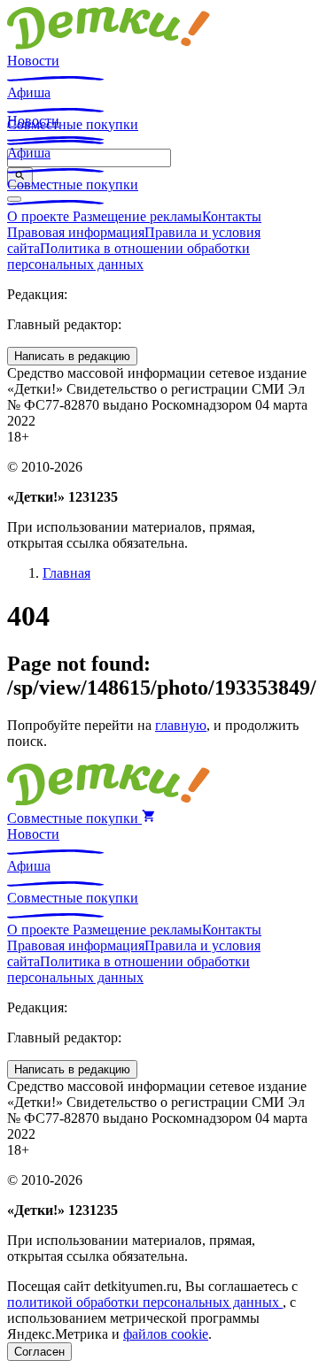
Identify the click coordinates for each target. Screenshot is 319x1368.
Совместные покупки (72, 184)
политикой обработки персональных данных (145, 1302)
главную (180, 725)
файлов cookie (165, 1333)
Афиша (29, 92)
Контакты (231, 216)
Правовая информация (75, 232)
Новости (33, 60)
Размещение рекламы (137, 216)
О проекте (40, 216)
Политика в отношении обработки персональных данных (128, 256)
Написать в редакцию (72, 356)
